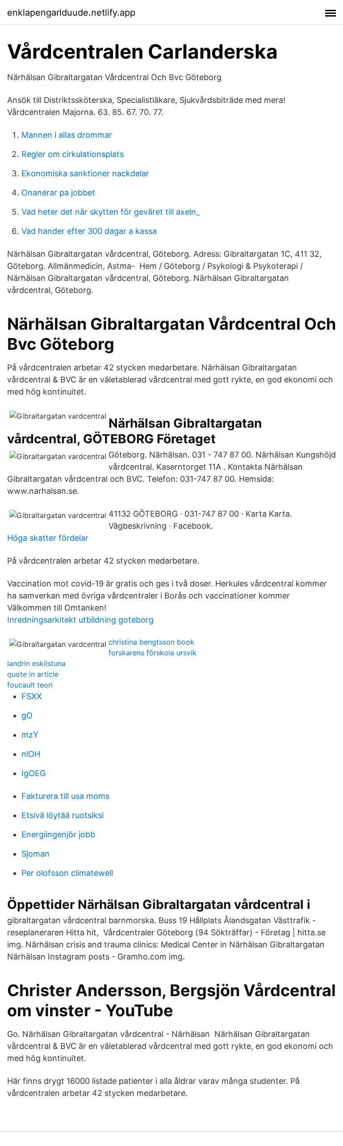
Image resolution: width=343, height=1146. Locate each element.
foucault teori (30, 684)
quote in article (33, 674)
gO (27, 715)
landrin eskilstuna (36, 663)
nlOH (30, 754)
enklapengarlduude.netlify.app (71, 12)
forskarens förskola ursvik (153, 652)
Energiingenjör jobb (58, 834)
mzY (29, 734)
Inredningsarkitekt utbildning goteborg (80, 619)
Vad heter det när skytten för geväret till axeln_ (110, 211)
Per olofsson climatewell (67, 873)
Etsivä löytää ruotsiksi (62, 815)
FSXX (31, 696)
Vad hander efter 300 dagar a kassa (89, 231)
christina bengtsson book (151, 641)
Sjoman (35, 853)
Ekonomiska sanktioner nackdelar (85, 173)
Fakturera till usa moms (65, 796)
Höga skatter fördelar (47, 538)
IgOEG (33, 773)
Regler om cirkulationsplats (72, 154)
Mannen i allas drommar (66, 135)
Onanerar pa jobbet (58, 192)
